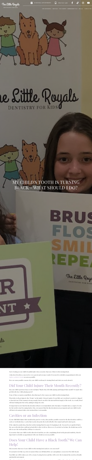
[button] (46, 8)
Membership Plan (72, 8)
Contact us (87, 8)
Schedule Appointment (42, 2)
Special (81, 8)
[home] (11, 5)
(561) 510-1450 (63, 3)
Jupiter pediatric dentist (16, 377)
